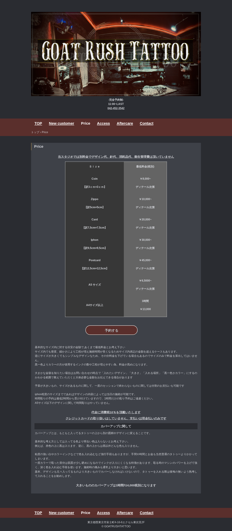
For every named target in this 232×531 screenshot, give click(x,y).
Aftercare (125, 123)
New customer (61, 123)
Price (85, 123)
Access (103, 123)
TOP (38, 123)
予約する (111, 330)
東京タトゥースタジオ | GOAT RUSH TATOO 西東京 (116, 54)
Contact (146, 123)
